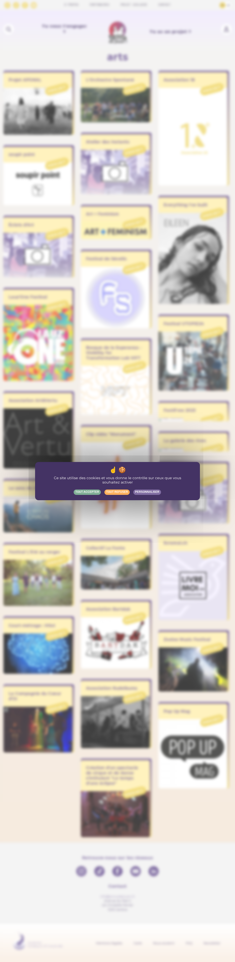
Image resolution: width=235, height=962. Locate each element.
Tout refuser (117, 491)
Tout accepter (87, 491)
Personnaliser (147, 491)
